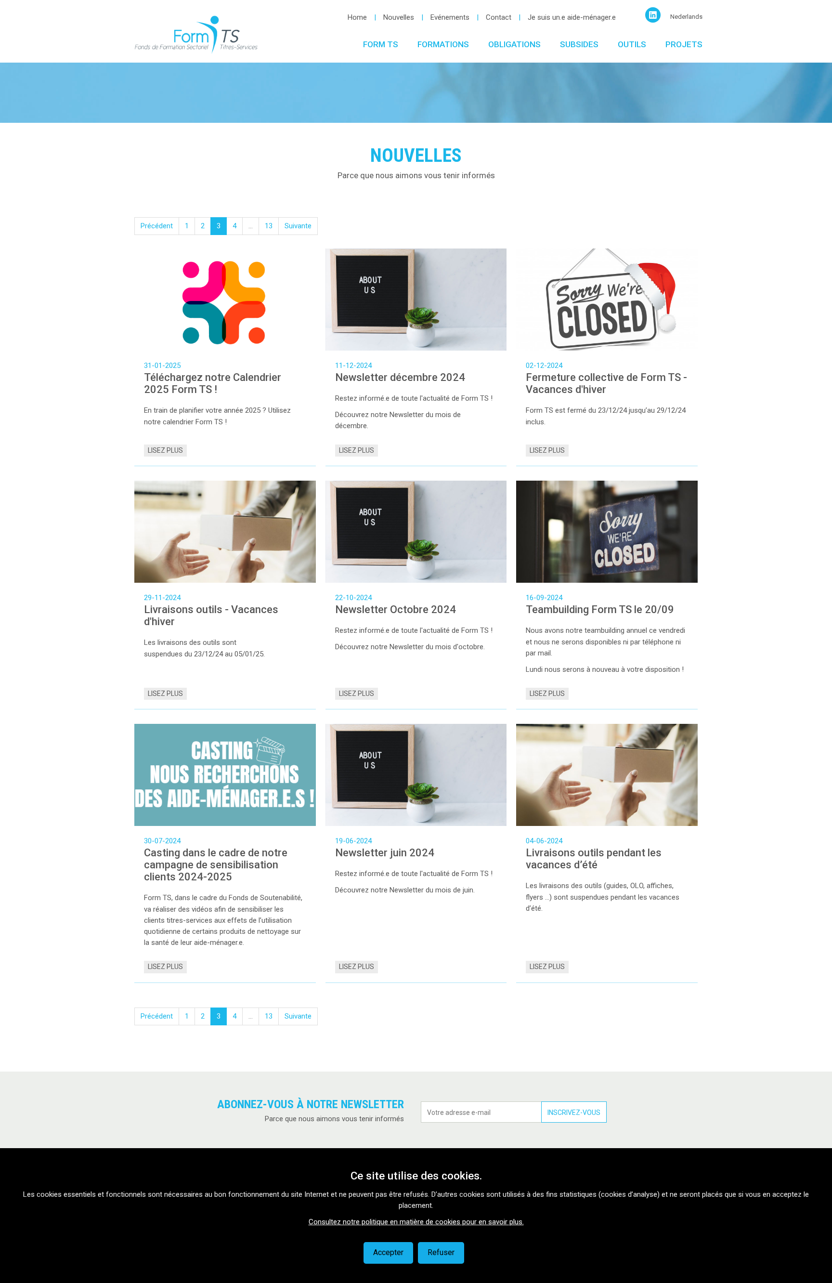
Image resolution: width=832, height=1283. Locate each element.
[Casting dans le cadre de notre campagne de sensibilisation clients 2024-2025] (225, 775)
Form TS (380, 44)
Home (357, 17)
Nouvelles (398, 17)
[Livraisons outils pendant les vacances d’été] (607, 775)
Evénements (449, 17)
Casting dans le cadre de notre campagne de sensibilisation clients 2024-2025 (215, 865)
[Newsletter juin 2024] (416, 775)
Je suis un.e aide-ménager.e (572, 17)
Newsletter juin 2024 (384, 853)
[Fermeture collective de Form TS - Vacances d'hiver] (607, 300)
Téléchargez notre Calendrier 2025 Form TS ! (212, 383)
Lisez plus (165, 450)
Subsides (579, 44)
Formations (443, 44)
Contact (498, 17)
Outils (632, 44)
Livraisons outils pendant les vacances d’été (594, 859)
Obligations (514, 44)
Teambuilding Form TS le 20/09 (600, 609)
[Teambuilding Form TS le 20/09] (607, 532)
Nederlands (686, 16)
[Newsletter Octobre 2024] (416, 532)
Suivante (298, 226)
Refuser (441, 1252)
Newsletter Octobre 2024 (395, 609)
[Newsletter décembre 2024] (416, 300)
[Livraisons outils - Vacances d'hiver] (225, 532)
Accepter (388, 1252)
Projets (683, 44)
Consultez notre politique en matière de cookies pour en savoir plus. (416, 1222)
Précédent (157, 226)
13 (269, 226)
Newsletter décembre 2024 (400, 377)
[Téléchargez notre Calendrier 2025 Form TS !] (225, 300)
